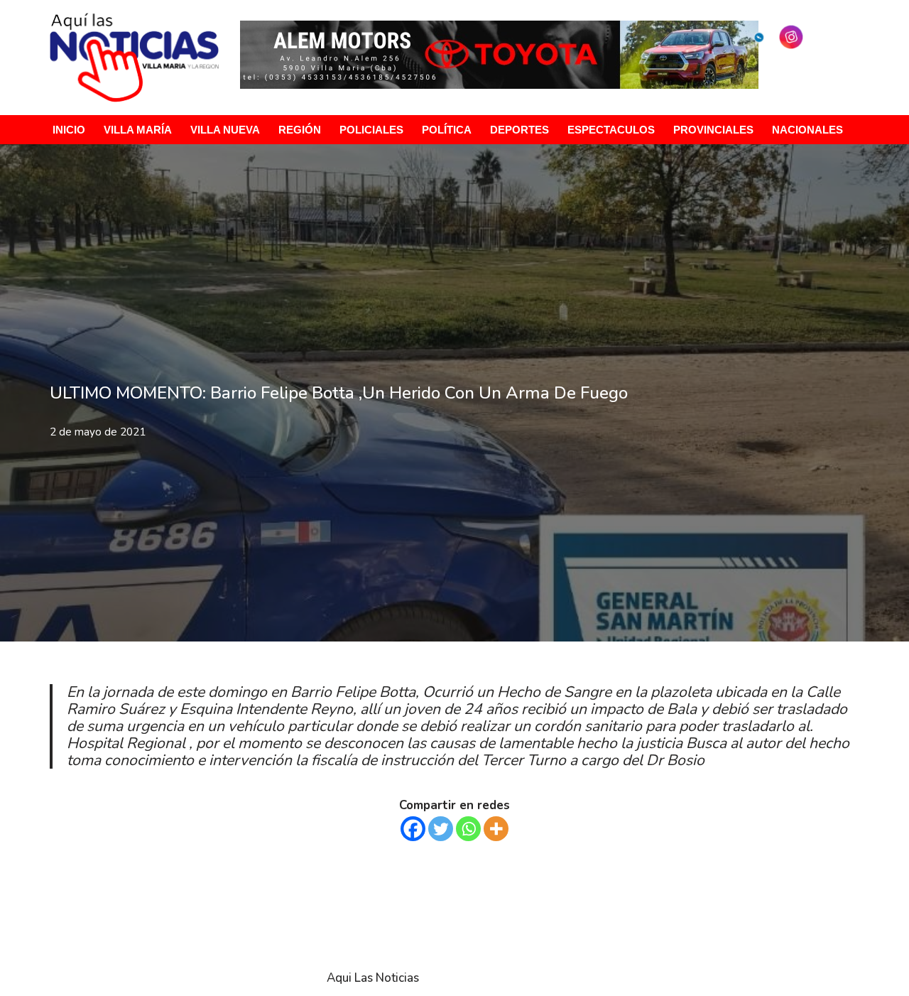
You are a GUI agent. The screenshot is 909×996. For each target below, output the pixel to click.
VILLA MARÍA (138, 130)
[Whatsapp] (468, 828)
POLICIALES (371, 130)
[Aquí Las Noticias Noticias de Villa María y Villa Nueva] (134, 57)
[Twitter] (440, 828)
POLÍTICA (447, 130)
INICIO (69, 130)
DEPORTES (519, 130)
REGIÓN (299, 130)
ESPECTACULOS (611, 130)
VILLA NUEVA (225, 130)
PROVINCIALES (713, 130)
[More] (496, 828)
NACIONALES (807, 130)
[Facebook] (413, 828)
